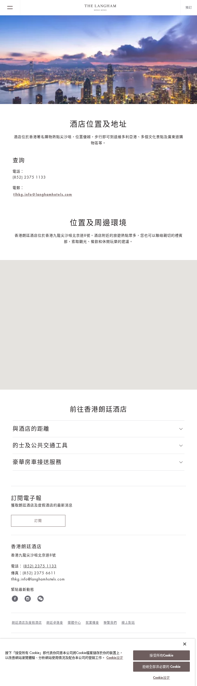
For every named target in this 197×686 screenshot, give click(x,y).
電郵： (18, 188)
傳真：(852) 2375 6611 (33, 573)
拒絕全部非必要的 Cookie (161, 666)
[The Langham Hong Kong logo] (100, 8)
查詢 (19, 160)
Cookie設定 (114, 657)
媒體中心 (74, 622)
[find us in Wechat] (40, 600)
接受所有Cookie (161, 655)
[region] (97, 662)
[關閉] (184, 644)
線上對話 (128, 622)
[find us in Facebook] (15, 600)
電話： (18, 171)
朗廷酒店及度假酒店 (27, 622)
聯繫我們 (110, 622)
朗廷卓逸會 (54, 622)
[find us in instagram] (28, 600)
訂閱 (38, 520)
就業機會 (92, 622)
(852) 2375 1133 (40, 566)
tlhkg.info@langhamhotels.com (42, 194)
